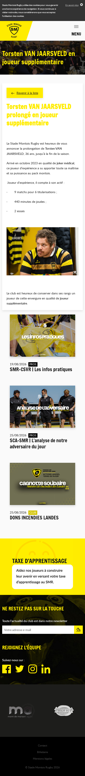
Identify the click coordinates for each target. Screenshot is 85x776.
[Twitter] (19, 669)
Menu (76, 34)
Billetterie (42, 752)
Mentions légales (42, 758)
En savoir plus (71, 5)
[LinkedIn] (45, 669)
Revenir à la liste (27, 93)
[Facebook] (6, 669)
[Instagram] (32, 669)
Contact (42, 745)
